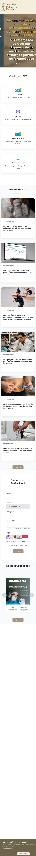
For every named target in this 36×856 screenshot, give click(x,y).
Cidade (9, 503)
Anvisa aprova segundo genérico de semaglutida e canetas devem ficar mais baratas (18, 406)
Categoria (10, 512)
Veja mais (18, 467)
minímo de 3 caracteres (22, 528)
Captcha (9, 533)
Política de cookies (7, 848)
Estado (8, 493)
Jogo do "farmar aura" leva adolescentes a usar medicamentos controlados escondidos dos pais (18, 317)
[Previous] (4, 38)
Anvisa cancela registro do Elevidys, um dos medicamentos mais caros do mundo (17, 450)
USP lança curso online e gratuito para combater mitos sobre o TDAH (17, 271)
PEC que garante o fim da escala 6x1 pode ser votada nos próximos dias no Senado (17, 361)
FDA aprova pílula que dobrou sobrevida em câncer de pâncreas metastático (17, 228)
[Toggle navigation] (32, 7)
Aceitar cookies (23, 853)
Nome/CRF (10, 521)
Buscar (18, 551)
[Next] (31, 38)
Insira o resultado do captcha (17, 541)
